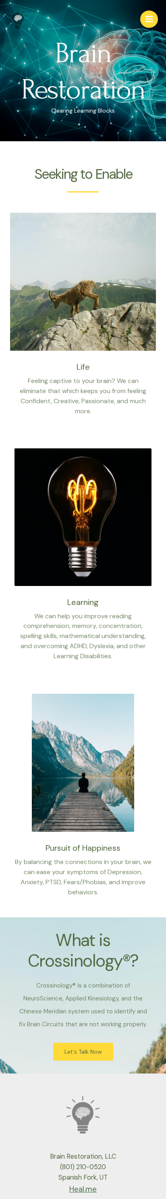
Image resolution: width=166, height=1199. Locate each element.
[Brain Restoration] (18, 19)
